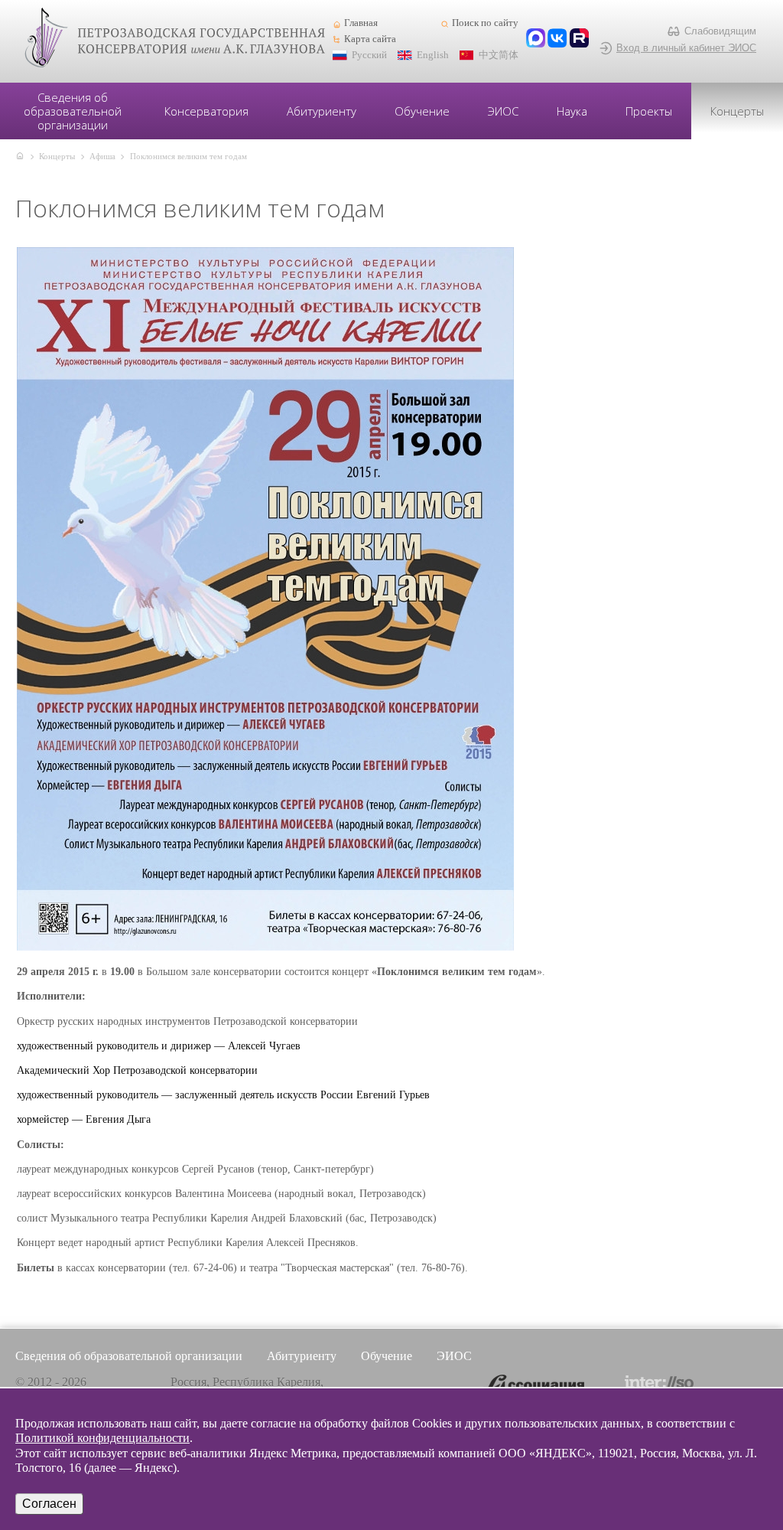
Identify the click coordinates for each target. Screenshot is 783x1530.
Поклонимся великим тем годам (188, 156)
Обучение (422, 111)
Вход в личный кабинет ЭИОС (686, 48)
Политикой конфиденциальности (102, 1437)
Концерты (737, 111)
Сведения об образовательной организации (73, 111)
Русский (369, 55)
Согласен (49, 1503)
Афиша (102, 156)
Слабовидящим (720, 31)
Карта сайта (370, 39)
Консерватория (206, 111)
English (433, 55)
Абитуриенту (321, 111)
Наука (572, 111)
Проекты (648, 111)
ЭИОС (503, 111)
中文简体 (498, 55)
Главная (361, 23)
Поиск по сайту (485, 23)
